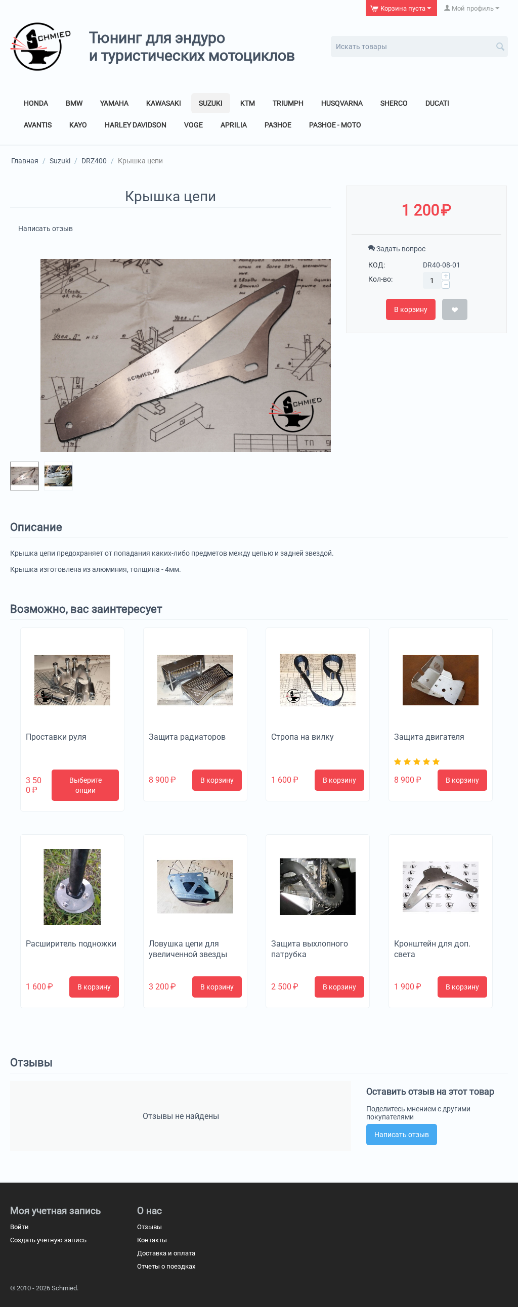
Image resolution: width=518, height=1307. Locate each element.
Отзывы (149, 1227)
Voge (193, 125)
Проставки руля (56, 737)
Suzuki (211, 103)
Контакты (152, 1240)
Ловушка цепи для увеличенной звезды (188, 949)
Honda (36, 103)
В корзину (410, 309)
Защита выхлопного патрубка (309, 949)
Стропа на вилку (302, 737)
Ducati (437, 103)
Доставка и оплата (166, 1253)
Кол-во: (380, 279)
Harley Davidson (135, 125)
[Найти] (500, 47)
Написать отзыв (45, 228)
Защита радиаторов (187, 737)
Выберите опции (85, 785)
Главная (24, 161)
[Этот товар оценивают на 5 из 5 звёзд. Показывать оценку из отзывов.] (418, 761)
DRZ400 (94, 161)
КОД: (376, 265)
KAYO (78, 125)
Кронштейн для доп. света (432, 949)
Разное (278, 125)
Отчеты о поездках (166, 1266)
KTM (247, 103)
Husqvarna (342, 103)
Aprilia (234, 125)
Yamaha (114, 103)
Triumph (288, 103)
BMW (74, 103)
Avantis (38, 125)
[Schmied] (40, 46)
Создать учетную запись (48, 1240)
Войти (19, 1227)
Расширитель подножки (71, 944)
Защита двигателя (429, 737)
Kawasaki (163, 103)
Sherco (394, 103)
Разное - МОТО (335, 125)
